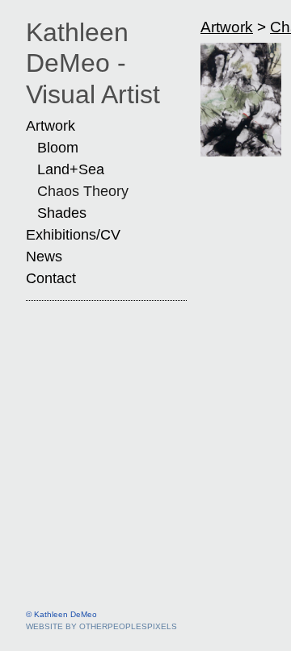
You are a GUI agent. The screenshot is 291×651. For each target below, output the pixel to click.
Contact (51, 278)
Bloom (57, 148)
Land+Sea (70, 169)
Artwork (50, 126)
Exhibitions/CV (73, 235)
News (44, 256)
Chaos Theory (83, 191)
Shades (61, 213)
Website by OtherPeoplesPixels (101, 626)
